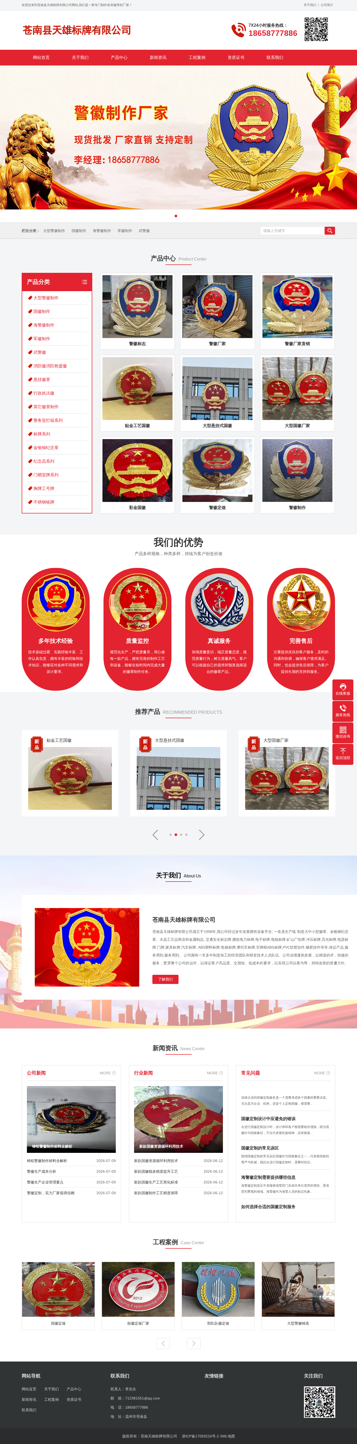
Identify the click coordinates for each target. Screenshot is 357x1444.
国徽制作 (79, 231)
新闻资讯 (158, 57)
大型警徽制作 (54, 231)
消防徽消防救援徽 (50, 366)
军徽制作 (125, 231)
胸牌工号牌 (43, 488)
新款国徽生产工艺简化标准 (156, 1182)
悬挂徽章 (41, 379)
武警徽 (144, 231)
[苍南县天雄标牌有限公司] (76, 30)
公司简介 (327, 5)
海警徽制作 (102, 231)
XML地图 (227, 1436)
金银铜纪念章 (46, 447)
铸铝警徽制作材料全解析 (47, 1161)
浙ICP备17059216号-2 (200, 1436)
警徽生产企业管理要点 (45, 1182)
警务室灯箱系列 (48, 420)
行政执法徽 (43, 393)
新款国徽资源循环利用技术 (156, 1161)
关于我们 (310, 5)
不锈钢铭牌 (43, 502)
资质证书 (236, 57)
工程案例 (197, 57)
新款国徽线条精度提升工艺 (156, 1171)
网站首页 (41, 57)
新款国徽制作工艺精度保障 (156, 1193)
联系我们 (275, 57)
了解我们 (165, 979)
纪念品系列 (43, 461)
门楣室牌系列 (46, 475)
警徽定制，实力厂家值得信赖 (50, 1193)
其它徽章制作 (46, 407)
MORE (105, 1073)
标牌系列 (41, 434)
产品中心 (119, 57)
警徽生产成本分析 (41, 1171)
